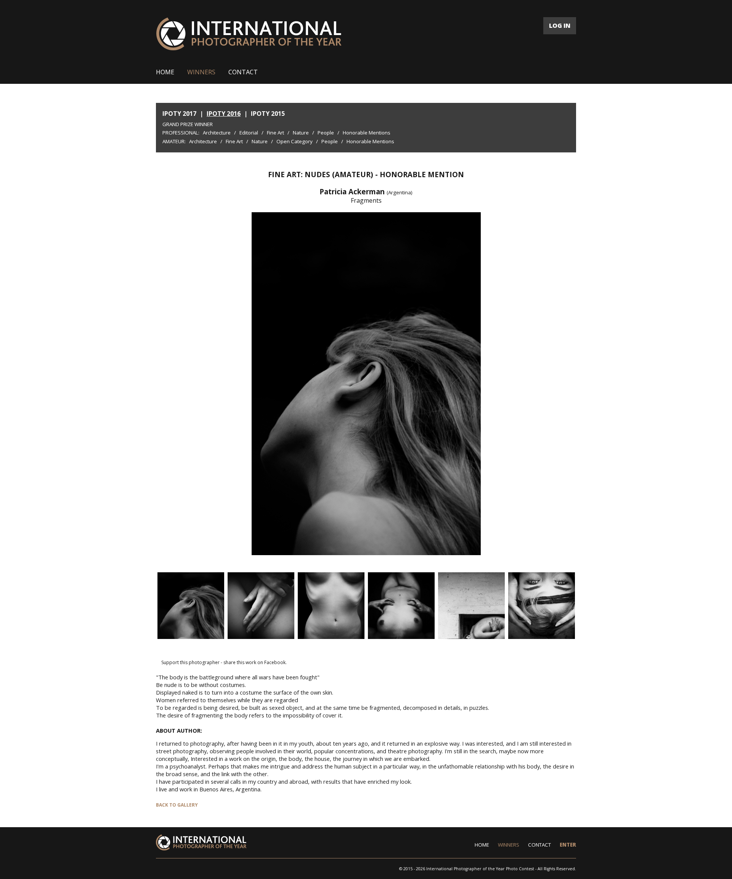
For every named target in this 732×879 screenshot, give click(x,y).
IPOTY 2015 (268, 113)
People (326, 132)
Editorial (248, 132)
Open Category (294, 141)
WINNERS (201, 72)
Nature (301, 132)
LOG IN (559, 25)
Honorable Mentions (366, 132)
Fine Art (275, 132)
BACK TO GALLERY (177, 805)
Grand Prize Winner (187, 124)
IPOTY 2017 (179, 113)
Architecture (217, 132)
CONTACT (243, 72)
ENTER (568, 844)
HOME (165, 72)
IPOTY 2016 (224, 113)
